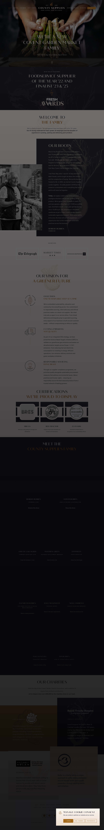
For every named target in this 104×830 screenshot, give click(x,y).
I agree (68, 820)
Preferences (91, 820)
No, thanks (79, 820)
